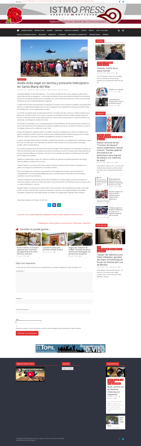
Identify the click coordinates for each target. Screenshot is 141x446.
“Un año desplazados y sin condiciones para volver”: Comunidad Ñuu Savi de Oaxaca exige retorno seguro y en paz (58, 2)
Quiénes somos (26, 30)
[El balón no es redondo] (101, 89)
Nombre (19, 298)
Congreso (62, 34)
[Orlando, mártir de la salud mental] (110, 45)
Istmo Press (111, 73)
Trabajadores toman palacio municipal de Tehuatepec (65, 223)
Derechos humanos (72, 30)
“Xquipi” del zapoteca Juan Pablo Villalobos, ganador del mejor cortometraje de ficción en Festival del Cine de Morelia (110, 259)
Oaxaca (84, 30)
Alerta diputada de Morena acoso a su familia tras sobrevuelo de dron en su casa (116, 182)
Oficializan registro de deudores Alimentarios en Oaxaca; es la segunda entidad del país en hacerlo (116, 211)
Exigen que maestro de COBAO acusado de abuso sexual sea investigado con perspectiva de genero (80, 250)
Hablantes (52, 34)
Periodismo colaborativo (77, 34)
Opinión (105, 34)
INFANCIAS (107, 137)
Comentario (20, 271)
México (91, 30)
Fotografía (106, 249)
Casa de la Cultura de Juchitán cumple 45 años (53, 248)
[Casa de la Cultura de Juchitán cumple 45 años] (54, 234)
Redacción (32, 90)
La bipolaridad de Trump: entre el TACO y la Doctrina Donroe (116, 101)
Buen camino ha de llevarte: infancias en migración (115, 390)
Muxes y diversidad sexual (26, 34)
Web (17, 319)
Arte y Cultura (102, 30)
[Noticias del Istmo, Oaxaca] (70, 14)
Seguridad (42, 34)
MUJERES (50, 30)
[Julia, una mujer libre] (112, 416)
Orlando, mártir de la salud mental (107, 69)
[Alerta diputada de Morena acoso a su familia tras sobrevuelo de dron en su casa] (101, 178)
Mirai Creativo (31, 440)
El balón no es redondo (116, 89)
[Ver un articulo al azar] (123, 30)
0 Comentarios (42, 90)
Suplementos (116, 383)
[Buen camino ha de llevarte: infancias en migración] (115, 368)
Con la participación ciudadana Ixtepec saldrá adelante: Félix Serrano (49, 214)
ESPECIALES (58, 30)
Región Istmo (40, 30)
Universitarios (94, 34)
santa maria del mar (62, 90)
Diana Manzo (52, 90)
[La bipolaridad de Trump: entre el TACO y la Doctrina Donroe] (101, 99)
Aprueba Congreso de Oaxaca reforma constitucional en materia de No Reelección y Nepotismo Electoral (109, 196)
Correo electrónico (22, 309)
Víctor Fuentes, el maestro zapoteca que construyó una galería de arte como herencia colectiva (28, 250)
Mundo (116, 380)
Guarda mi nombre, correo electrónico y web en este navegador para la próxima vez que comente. (48, 328)
